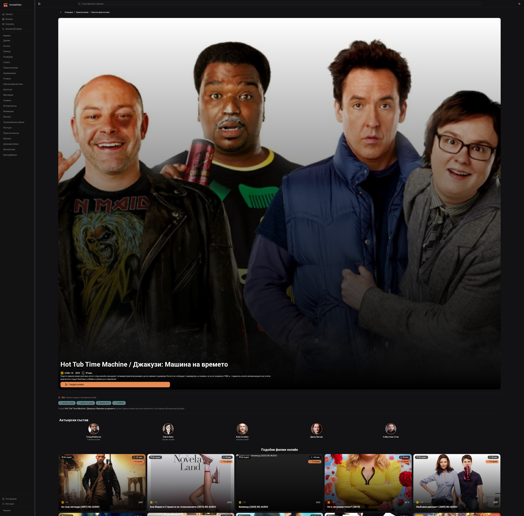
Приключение (82, 12)
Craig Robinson (93, 437)
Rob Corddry (242, 437)
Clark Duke (168, 437)
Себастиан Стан (391, 437)
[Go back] (60, 12)
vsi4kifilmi (120, 403)
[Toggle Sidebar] (35, 258)
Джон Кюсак (316, 437)
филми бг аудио (87, 403)
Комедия (69, 12)
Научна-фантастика (100, 12)
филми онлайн (68, 403)
